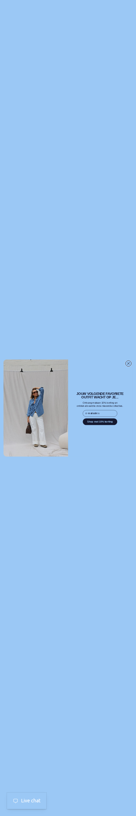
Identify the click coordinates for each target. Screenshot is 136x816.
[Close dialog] (128, 364)
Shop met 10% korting (100, 421)
